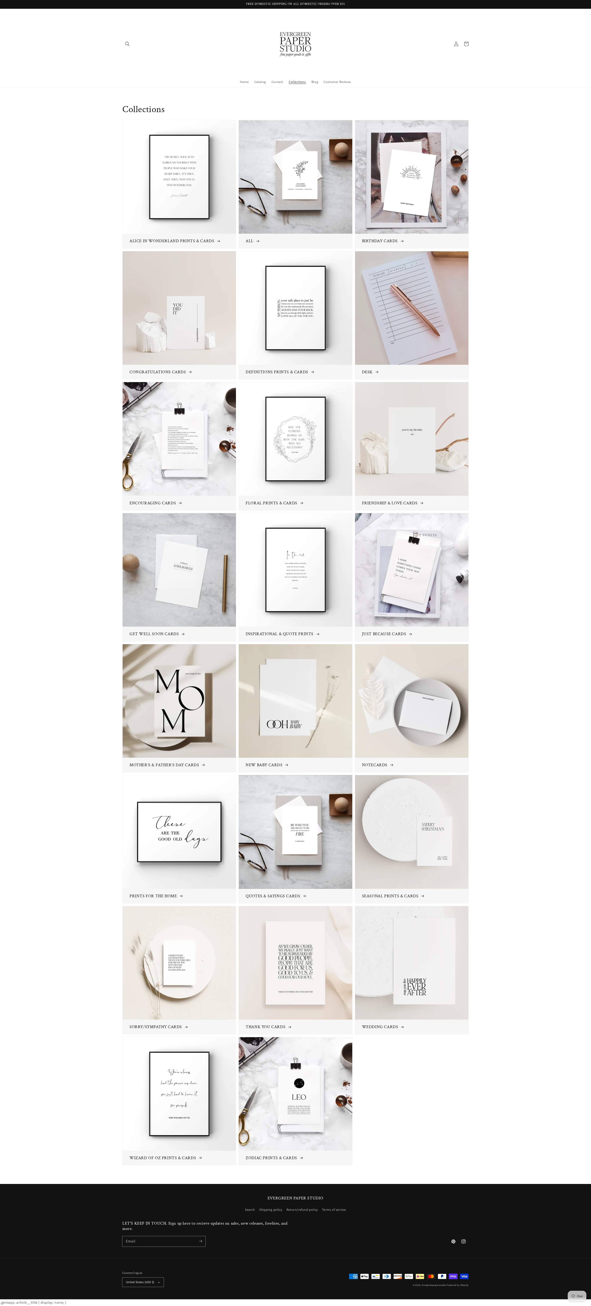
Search (250, 1210)
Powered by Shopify (457, 1285)
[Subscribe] (200, 1241)
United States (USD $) (140, 1282)
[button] (127, 44)
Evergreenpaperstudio (434, 1285)
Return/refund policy (302, 1210)
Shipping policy (270, 1210)
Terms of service (334, 1210)
